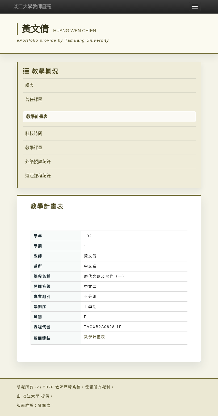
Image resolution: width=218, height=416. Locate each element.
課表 (29, 85)
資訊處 (44, 405)
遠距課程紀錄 (38, 175)
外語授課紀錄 (38, 161)
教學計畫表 (94, 337)
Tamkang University (87, 40)
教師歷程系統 (68, 387)
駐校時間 (33, 133)
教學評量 (33, 147)
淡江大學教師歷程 (32, 6)
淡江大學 (31, 396)
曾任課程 (33, 99)
